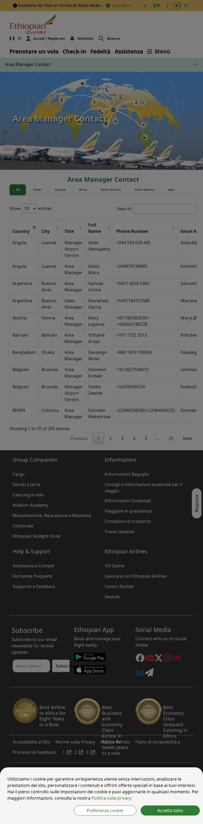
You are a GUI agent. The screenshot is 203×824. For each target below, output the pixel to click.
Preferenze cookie (105, 810)
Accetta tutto (170, 810)
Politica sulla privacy (111, 798)
